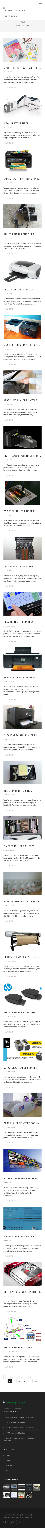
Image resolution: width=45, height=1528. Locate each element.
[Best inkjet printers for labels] (22, 1105)
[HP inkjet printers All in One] (22, 939)
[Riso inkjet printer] (22, 105)
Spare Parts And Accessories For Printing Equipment (19, 1439)
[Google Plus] (18, 1522)
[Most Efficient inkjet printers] (22, 327)
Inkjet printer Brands (17, 790)
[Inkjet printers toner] (22, 1329)
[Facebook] (5, 1522)
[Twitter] (12, 1522)
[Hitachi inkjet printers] (22, 604)
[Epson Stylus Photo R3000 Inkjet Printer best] (29, 1495)
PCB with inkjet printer (18, 511)
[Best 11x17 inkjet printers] (22, 382)
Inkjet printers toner (17, 1347)
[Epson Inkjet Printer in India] (6, 1495)
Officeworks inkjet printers (22, 1291)
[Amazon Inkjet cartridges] (21, 1487)
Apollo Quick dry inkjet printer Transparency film (22, 68)
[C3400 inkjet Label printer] (22, 1049)
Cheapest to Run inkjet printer (22, 735)
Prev (6, 1377)
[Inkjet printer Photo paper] (21, 1495)
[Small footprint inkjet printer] (22, 160)
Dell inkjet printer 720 (18, 289)
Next (36, 1381)
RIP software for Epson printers (22, 1178)
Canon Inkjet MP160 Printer (15, 1423)
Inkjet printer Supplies (18, 234)
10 (19, 1381)
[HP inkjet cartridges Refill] (6, 1487)
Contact (9, 1460)
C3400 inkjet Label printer (20, 1067)
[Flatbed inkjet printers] (22, 828)
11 (24, 1381)
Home (18, 25)
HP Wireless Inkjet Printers (15, 1433)
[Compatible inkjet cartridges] (20, 12)
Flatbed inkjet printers (18, 846)
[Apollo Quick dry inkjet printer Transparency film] (22, 49)
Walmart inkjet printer (18, 1236)
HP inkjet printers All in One (22, 956)
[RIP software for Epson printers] (22, 1160)
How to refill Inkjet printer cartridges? (19, 1417)
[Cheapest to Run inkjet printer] (22, 717)
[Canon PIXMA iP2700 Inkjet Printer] (14, 1487)
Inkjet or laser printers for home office (19, 1428)
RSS (7, 1471)
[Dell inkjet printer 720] (22, 271)
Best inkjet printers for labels (22, 1123)
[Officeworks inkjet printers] (22, 1274)
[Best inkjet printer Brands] (22, 659)
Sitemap (9, 1465)
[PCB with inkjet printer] (22, 493)
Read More (8, 87)
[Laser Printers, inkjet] (14, 1495)
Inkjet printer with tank (19, 1012)
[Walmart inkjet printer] (22, 1218)
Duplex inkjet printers (18, 566)
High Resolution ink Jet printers (22, 455)
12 (29, 1381)
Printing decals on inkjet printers (22, 901)
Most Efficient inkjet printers (22, 345)
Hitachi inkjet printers (18, 621)
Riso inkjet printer (15, 123)
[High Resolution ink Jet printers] (22, 437)
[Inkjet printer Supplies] (22, 216)
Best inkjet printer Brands (21, 677)
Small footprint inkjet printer (22, 178)
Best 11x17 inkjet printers (20, 400)
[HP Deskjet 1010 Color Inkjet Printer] (36, 1487)
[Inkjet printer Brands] (22, 772)
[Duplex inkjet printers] (22, 548)
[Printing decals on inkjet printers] (22, 883)
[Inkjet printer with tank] (22, 994)
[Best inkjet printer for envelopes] (29, 1487)
